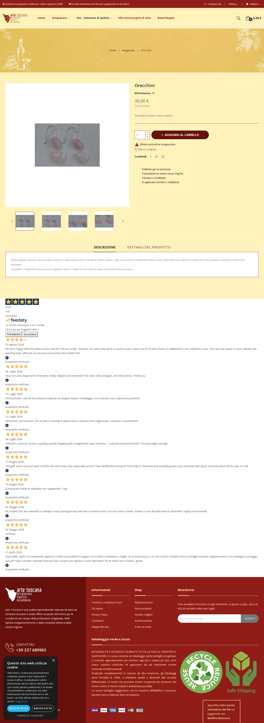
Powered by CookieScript (30, 715)
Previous (12, 221)
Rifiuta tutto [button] (43, 708)
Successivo (30, 334)
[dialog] (30, 688)
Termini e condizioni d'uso (107, 602)
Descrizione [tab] (105, 247)
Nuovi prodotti (143, 608)
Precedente (13, 334)
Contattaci (98, 620)
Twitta (156, 156)
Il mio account (143, 626)
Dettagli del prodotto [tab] (148, 247)
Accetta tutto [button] (18, 708)
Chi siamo (97, 608)
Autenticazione (143, 620)
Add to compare (147, 149)
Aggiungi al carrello (182, 135)
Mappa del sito (100, 626)
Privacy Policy (99, 614)
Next (122, 221)
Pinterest (163, 156)
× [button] (53, 660)
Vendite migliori (143, 614)
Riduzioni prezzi (144, 602)
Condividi (150, 156)
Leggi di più (21, 701)
